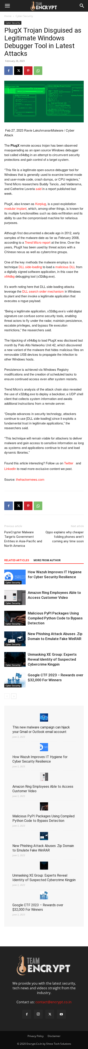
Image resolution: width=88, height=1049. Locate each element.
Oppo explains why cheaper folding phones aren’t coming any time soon (64, 536)
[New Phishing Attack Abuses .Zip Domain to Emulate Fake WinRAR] (15, 638)
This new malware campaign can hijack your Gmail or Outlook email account (41, 729)
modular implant (15, 208)
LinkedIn (10, 468)
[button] (7, 6)
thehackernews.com (30, 479)
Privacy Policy (36, 1036)
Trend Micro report (37, 242)
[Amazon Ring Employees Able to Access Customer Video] (15, 597)
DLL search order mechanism (43, 291)
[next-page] (13, 696)
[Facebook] (8, 70)
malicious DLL (65, 267)
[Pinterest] (28, 70)
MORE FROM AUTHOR (47, 560)
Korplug (40, 203)
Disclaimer (54, 1036)
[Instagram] (38, 1014)
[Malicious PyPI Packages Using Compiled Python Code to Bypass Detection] (15, 618)
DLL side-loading (30, 267)
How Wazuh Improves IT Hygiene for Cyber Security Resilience (39, 759)
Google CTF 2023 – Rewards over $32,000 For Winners (37, 907)
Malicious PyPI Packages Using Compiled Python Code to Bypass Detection (55, 618)
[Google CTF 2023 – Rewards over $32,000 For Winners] (15, 680)
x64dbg (9, 276)
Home (8, 16)
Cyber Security (24, 16)
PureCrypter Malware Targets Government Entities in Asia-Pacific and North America (23, 539)
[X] (18, 70)
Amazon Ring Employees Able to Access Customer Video (42, 788)
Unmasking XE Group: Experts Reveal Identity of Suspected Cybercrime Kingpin (52, 659)
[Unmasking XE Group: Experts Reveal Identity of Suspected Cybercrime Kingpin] (15, 659)
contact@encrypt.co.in (53, 1002)
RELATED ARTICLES (16, 560)
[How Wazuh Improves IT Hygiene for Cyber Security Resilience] (15, 577)
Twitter (69, 463)
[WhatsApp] (38, 70)
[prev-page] (7, 696)
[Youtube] (61, 1014)
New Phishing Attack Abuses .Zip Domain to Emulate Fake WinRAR (43, 848)
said (38, 188)
